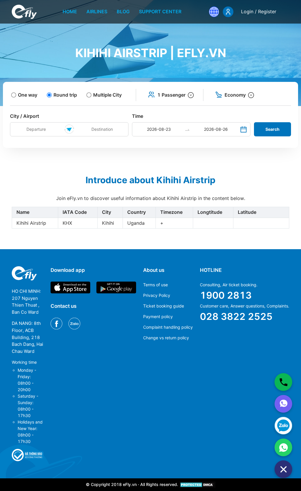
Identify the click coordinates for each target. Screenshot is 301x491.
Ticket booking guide (163, 305)
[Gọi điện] (283, 382)
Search (272, 129)
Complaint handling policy (168, 327)
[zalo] (283, 425)
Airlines (96, 11)
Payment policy (158, 316)
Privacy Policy (156, 295)
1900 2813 (226, 295)
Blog (123, 11)
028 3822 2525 (236, 316)
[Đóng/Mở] (283, 469)
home (70, 11)
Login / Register (258, 11)
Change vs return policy (166, 337)
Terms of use (155, 284)
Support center (160, 11)
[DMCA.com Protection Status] (197, 484)
